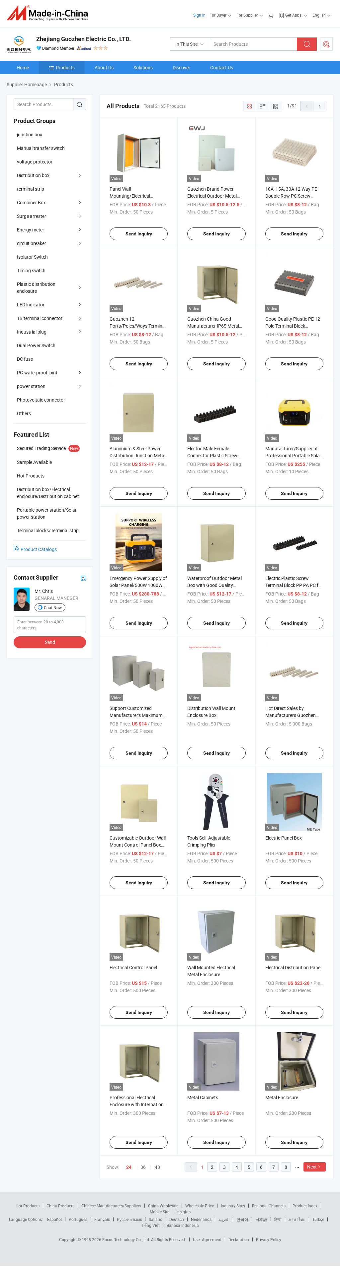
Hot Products (28, 1205)
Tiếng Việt (150, 1225)
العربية (223, 1219)
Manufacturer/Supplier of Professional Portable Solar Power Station (293, 455)
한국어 (242, 1219)
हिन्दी (278, 1219)
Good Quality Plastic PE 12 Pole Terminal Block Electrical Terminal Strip (292, 326)
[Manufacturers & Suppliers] (49, 13)
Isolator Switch (32, 257)
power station (31, 386)
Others (24, 413)
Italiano (155, 1219)
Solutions (143, 67)
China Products (60, 1205)
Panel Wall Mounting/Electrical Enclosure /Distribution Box (138, 196)
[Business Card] (83, 577)
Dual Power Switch (36, 345)
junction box (29, 134)
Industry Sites (233, 1205)
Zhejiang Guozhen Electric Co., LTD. (83, 38)
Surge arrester (31, 216)
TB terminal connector (39, 318)
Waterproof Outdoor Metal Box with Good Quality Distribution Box (214, 585)
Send (50, 642)
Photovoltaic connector (41, 400)
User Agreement (207, 1239)
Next (312, 1167)
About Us (104, 67)
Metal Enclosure (281, 1097)
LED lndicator (30, 304)
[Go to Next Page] (319, 106)
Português (78, 1219)
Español (54, 1219)
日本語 (261, 1219)
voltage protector (34, 161)
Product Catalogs (39, 549)
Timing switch (31, 270)
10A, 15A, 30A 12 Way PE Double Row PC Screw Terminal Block (291, 196)
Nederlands (201, 1219)
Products (65, 67)
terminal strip (30, 189)
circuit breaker (31, 243)
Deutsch (176, 1219)
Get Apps (293, 15)
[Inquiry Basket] (271, 15)
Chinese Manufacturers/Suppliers (111, 1205)
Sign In (199, 15)
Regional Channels (269, 1205)
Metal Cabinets (202, 1097)
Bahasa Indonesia (183, 1225)
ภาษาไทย (297, 1219)
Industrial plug (31, 332)
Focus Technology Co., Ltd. (126, 1239)
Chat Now (53, 607)
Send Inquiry (139, 233)
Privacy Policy (268, 1239)
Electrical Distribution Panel (293, 967)
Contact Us (221, 67)
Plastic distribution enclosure (36, 287)
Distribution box (33, 175)
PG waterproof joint (37, 372)
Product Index (305, 1205)
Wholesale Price (199, 1205)
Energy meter (30, 229)
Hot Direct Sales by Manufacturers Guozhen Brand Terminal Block (290, 715)
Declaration (238, 1239)
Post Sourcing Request (326, 44)
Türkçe (318, 1219)
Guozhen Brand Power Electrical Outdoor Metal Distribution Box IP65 (212, 196)
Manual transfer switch (41, 148)
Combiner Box (31, 202)
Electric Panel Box (283, 838)
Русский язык (129, 1219)
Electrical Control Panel (133, 967)
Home (23, 67)
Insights (183, 1211)
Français (102, 1219)
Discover (181, 67)
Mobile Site (159, 1211)
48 (157, 1167)
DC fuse (25, 359)
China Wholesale (163, 1205)
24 (128, 1167)
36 (143, 1167)
